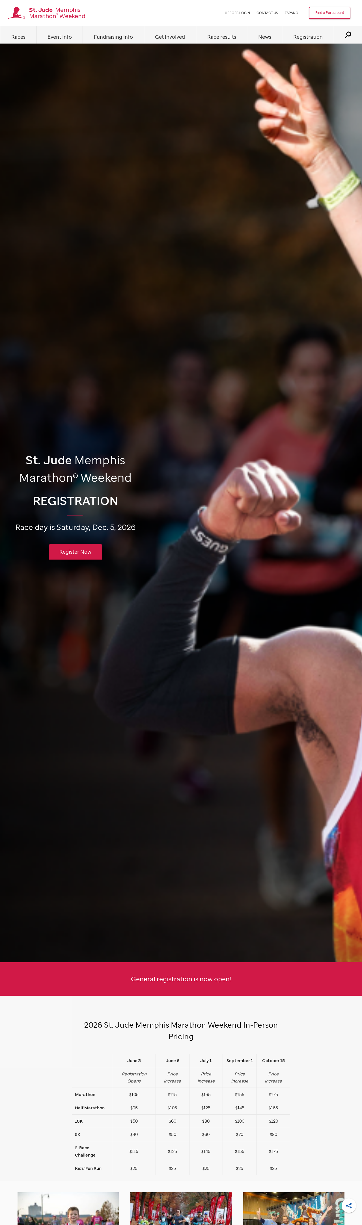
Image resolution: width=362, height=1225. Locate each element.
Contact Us (267, 12)
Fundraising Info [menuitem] (113, 36)
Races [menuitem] (18, 36)
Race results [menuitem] (221, 36)
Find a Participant (329, 12)
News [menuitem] (264, 36)
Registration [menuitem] (308, 36)
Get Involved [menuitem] (170, 36)
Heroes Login (237, 12)
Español (292, 12)
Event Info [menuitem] (60, 36)
